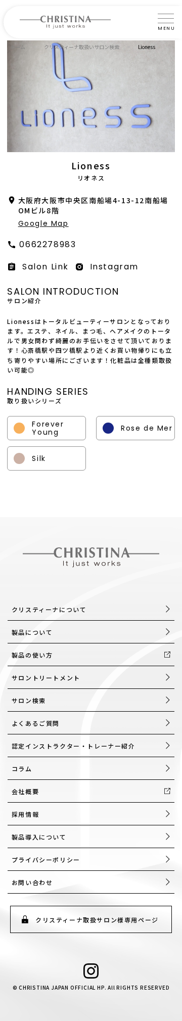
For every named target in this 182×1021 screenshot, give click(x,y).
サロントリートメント (46, 677)
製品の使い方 (32, 655)
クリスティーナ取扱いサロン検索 (81, 47)
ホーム (17, 47)
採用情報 (25, 814)
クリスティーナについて (49, 609)
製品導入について (39, 836)
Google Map (43, 223)
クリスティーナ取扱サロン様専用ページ (97, 919)
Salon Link (45, 266)
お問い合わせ (32, 882)
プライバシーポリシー (46, 859)
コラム (22, 768)
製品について (32, 632)
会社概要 (25, 791)
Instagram (114, 266)
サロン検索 (29, 700)
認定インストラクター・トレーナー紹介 (73, 745)
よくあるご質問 (36, 723)
